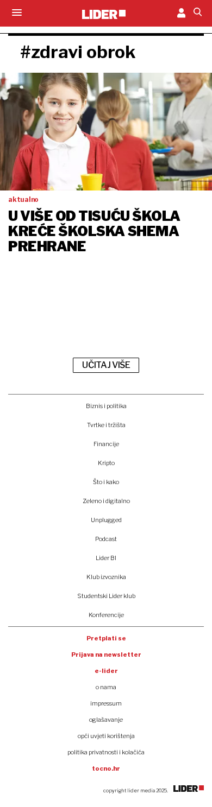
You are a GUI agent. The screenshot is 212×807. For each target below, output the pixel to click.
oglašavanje (106, 719)
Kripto (106, 463)
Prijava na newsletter (106, 654)
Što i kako (106, 482)
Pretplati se (106, 638)
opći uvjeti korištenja (106, 736)
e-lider (106, 671)
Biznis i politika (106, 406)
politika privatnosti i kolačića (106, 752)
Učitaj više (106, 365)
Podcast (106, 539)
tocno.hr (106, 768)
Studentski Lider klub (106, 596)
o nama (106, 687)
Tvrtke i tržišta (106, 425)
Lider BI (106, 558)
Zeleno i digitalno (106, 501)
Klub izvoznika (106, 577)
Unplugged (106, 520)
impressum (106, 703)
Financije (106, 444)
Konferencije (106, 615)
